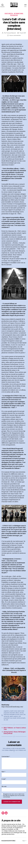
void (7, 720)
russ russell (13, 718)
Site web (4, 786)
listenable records (14, 714)
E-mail (4, 779)
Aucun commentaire (15, 35)
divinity (22, 712)
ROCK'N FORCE (10, 840)
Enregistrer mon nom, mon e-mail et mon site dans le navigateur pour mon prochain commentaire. (13, 795)
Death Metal (9, 13)
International (18, 13)
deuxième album (14, 712)
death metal (13, 711)
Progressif (14, 15)
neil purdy (6, 716)
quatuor (15, 716)
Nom (3, 771)
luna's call (22, 714)
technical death (21, 718)
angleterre (6, 711)
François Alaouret (11, 33)
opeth (11, 716)
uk (4, 720)
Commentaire (6, 756)
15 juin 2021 (23, 33)
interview (6, 714)
